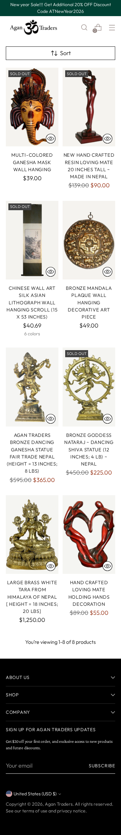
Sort (65, 53)
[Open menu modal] (111, 27)
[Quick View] (50, 138)
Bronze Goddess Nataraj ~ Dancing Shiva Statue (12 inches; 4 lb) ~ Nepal (89, 449)
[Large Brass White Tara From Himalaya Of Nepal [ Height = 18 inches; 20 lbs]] (32, 534)
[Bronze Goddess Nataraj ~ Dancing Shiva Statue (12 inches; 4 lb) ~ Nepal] (89, 387)
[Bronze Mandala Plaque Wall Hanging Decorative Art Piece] (89, 240)
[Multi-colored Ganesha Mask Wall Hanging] (32, 107)
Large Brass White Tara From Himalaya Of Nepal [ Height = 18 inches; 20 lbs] (32, 596)
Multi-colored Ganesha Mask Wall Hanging (32, 162)
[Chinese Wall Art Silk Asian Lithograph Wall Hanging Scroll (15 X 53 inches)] (32, 240)
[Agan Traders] (33, 27)
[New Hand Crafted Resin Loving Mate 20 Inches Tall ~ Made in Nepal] (89, 107)
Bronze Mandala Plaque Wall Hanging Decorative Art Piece (89, 302)
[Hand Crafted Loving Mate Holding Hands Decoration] (89, 534)
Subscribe (102, 766)
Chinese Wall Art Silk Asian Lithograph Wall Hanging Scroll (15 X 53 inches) (31, 302)
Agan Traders (59, 804)
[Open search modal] (84, 27)
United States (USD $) (35, 794)
